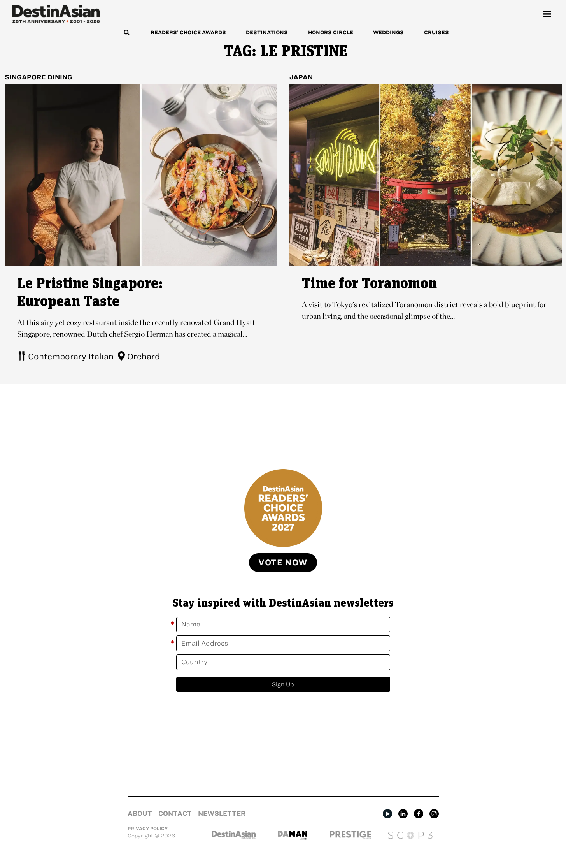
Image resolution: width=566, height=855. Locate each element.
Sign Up (283, 684)
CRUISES (436, 32)
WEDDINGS (388, 32)
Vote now (283, 562)
